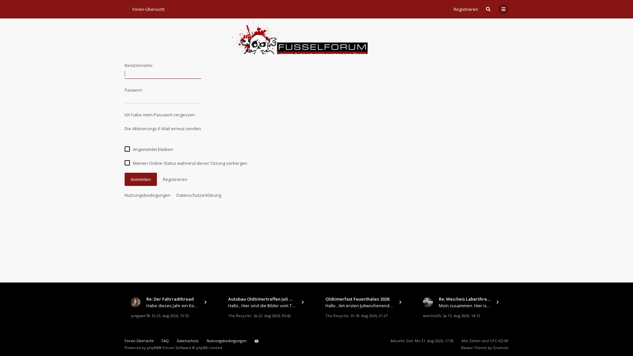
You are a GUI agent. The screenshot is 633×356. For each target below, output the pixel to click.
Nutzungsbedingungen (147, 195)
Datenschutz (188, 340)
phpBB (153, 347)
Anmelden (141, 179)
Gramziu (500, 347)
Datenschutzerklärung (198, 195)
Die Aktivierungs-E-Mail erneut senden (163, 129)
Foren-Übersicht (139, 340)
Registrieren (466, 9)
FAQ (165, 340)
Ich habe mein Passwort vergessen (160, 115)
